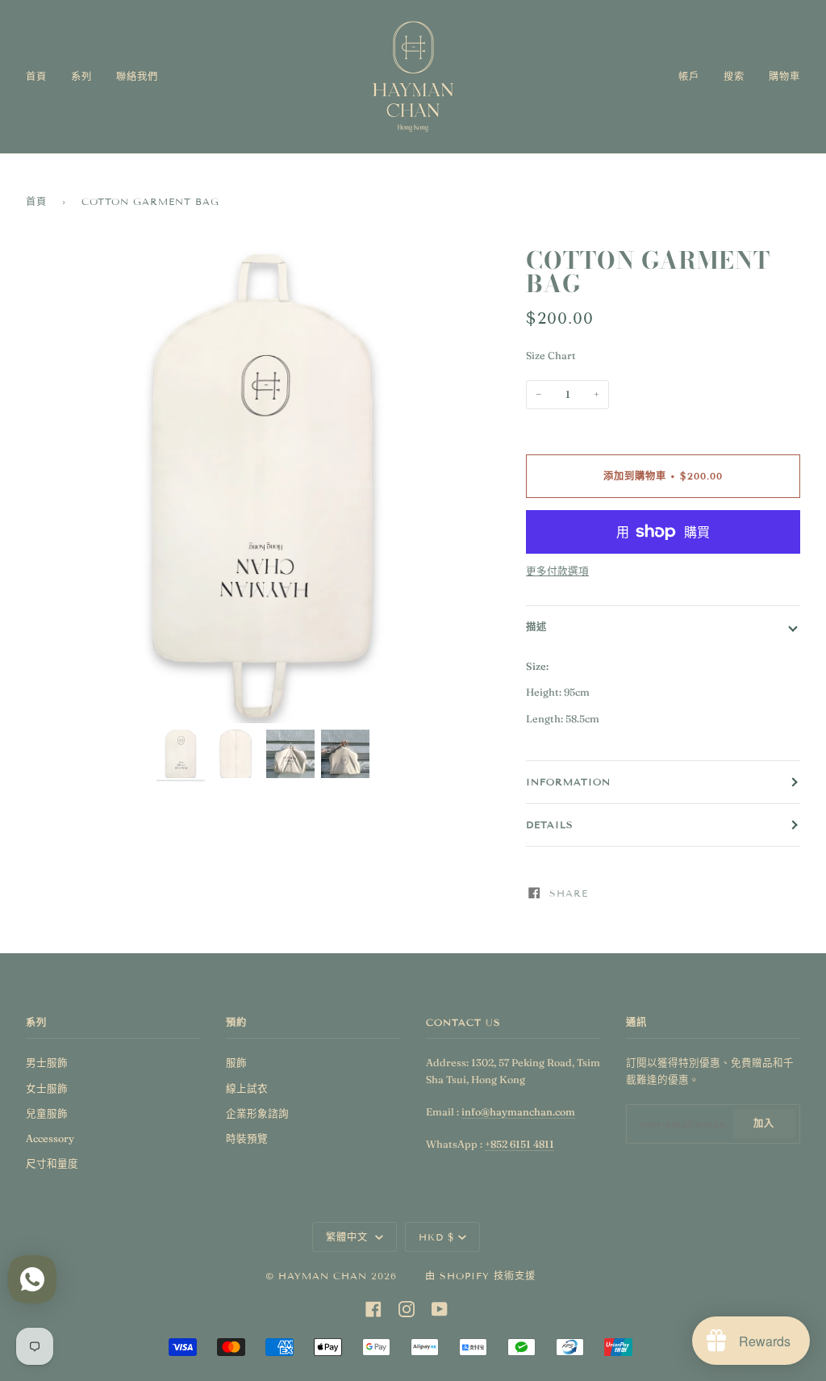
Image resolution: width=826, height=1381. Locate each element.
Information (568, 782)
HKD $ (437, 1237)
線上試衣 (247, 1088)
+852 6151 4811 (519, 1144)
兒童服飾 (47, 1113)
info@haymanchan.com (518, 1112)
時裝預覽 (247, 1138)
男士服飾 (47, 1063)
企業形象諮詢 (257, 1113)
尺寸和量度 (52, 1163)
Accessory (50, 1138)
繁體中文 (349, 1237)
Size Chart (551, 355)
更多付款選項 (557, 571)
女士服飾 (47, 1088)
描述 (536, 627)
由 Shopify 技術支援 (480, 1276)
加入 (763, 1123)
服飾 (236, 1063)
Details (550, 824)
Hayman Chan (324, 1276)
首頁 (36, 201)
